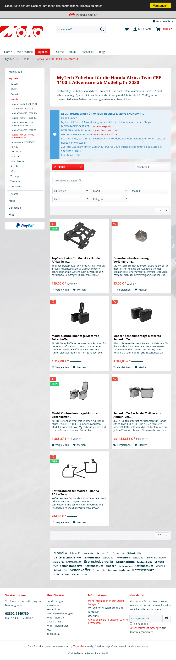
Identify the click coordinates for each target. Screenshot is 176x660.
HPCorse (13, 194)
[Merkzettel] (126, 29)
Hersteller (60, 190)
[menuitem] (81, 29)
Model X (60, 552)
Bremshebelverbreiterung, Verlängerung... (131, 259)
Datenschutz (54, 621)
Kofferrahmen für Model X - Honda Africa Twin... (75, 492)
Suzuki (14, 166)
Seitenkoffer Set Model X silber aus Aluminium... (137, 415)
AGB (49, 629)
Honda (14, 99)
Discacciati (15, 207)
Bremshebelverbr (99, 561)
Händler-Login (55, 601)
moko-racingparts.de (103, 126)
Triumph (15, 176)
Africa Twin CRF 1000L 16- (24, 113)
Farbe (57, 199)
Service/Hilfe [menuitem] (163, 21)
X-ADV (15, 146)
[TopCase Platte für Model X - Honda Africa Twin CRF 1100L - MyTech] (79, 235)
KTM (13, 171)
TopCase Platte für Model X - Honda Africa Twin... (76, 259)
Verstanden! (160, 5)
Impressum (53, 633)
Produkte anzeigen (66, 180)
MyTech (13, 78)
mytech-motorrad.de (105, 130)
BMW (13, 89)
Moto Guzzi (16, 156)
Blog (11, 214)
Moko (12, 200)
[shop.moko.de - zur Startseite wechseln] (21, 32)
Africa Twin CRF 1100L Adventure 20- (23, 136)
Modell (136, 190)
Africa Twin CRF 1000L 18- (24, 117)
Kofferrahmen (61, 574)
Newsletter (53, 605)
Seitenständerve (67, 557)
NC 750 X (16, 151)
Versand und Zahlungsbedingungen (60, 611)
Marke (96, 190)
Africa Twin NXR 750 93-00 (24, 104)
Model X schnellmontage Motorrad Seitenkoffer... (75, 337)
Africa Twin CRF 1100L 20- (24, 130)
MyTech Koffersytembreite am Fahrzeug (105, 609)
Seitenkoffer (80, 569)
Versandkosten (80, 646)
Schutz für (76, 553)
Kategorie (98, 199)
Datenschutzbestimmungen (145, 627)
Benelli (14, 84)
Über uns (93, 615)
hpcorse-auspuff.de (105, 134)
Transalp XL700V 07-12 (23, 108)
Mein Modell (16, 71)
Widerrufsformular (57, 625)
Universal (15, 186)
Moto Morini (17, 161)
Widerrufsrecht (55, 617)
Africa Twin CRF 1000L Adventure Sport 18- (22, 124)
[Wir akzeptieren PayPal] (25, 225)
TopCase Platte (145, 562)
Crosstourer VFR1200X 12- (24, 142)
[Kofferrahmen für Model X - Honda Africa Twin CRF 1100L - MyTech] (79, 468)
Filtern (61, 166)
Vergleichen (62, 289)
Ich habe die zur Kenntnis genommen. (147, 628)
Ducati (14, 94)
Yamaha (15, 181)
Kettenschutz (124, 557)
